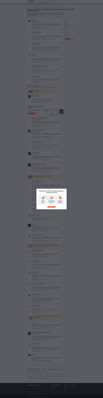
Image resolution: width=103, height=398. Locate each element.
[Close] (66, 190)
